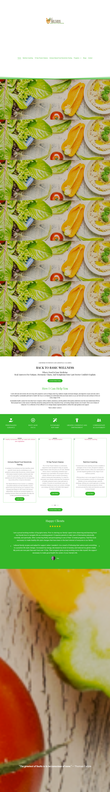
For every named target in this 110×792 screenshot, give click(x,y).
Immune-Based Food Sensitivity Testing (60, 58)
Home (19, 58)
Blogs (84, 58)
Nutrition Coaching (28, 58)
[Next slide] (102, 448)
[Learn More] (19, 448)
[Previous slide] (7, 448)
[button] (53, 505)
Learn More (19, 493)
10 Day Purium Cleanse (41, 58)
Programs (76, 58)
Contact (90, 58)
